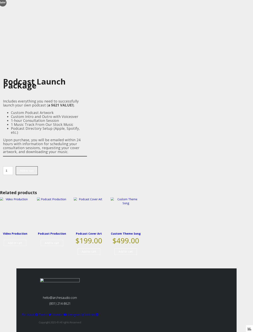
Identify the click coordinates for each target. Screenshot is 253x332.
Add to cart (27, 170)
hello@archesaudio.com (60, 297)
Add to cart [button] (15, 243)
